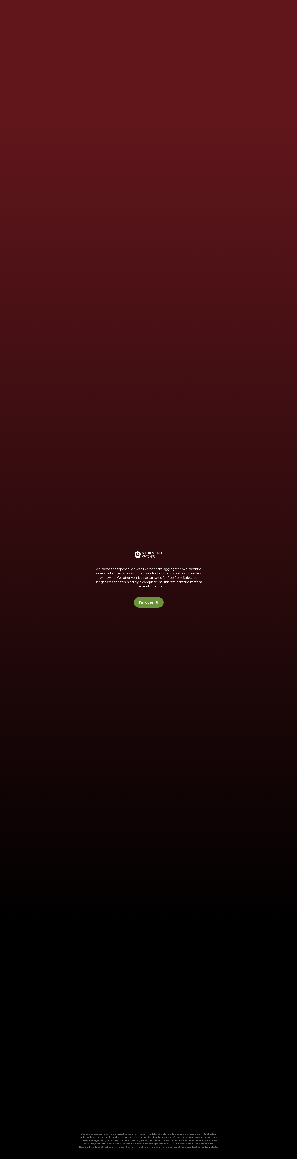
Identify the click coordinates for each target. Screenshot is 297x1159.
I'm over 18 (148, 602)
